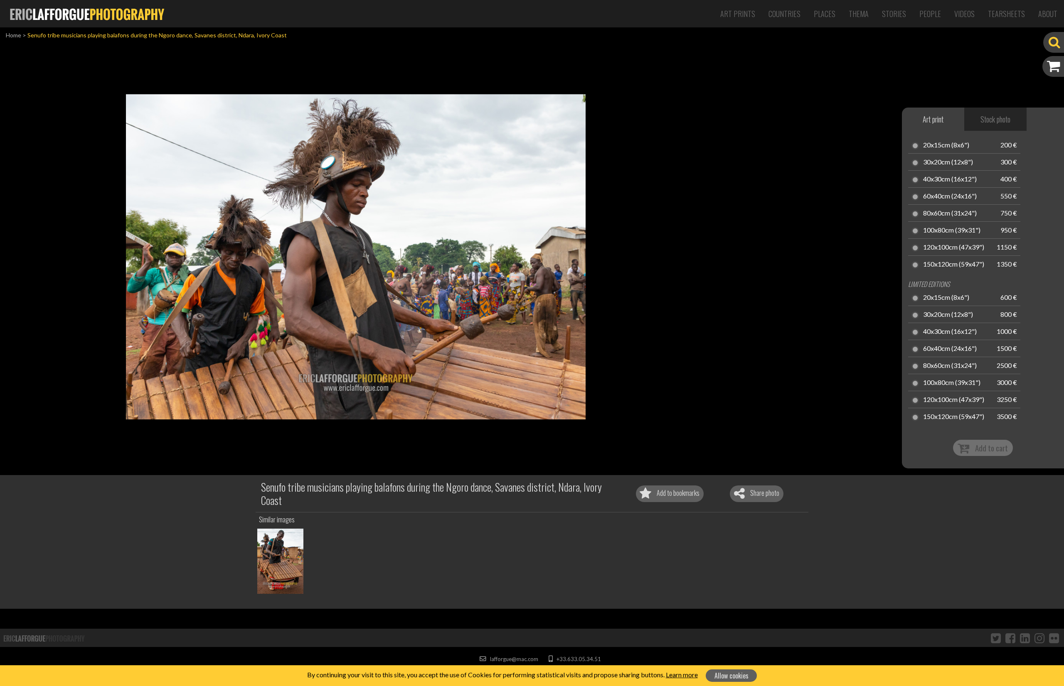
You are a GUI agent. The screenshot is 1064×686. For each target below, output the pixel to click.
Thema (859, 13)
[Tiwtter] (996, 638)
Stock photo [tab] (995, 119)
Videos (964, 13)
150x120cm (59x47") (953, 264)
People (930, 13)
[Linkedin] (1025, 638)
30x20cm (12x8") (948, 162)
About (1047, 13)
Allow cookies (731, 676)
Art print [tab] (933, 119)
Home (13, 35)
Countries (784, 13)
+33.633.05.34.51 (578, 659)
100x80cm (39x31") (951, 230)
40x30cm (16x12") (950, 179)
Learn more (682, 675)
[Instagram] (1039, 638)
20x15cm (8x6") (946, 145)
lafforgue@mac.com (513, 659)
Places (824, 13)
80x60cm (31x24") (950, 213)
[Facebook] (1010, 638)
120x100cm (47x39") (953, 247)
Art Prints (737, 13)
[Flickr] (1054, 638)
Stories (894, 13)
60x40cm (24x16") (950, 196)
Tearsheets (1006, 13)
